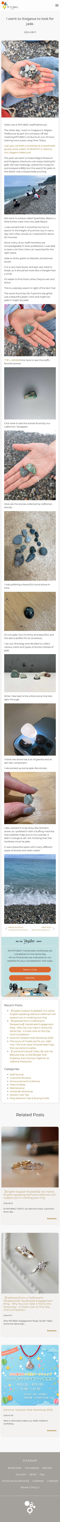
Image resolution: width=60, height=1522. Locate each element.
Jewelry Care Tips (19, 1095)
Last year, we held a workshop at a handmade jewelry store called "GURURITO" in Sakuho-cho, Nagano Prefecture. (29, 149)
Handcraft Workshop (21, 1091)
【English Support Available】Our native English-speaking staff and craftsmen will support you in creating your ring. (33, 1014)
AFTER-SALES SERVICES (15, 1481)
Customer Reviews (20, 1078)
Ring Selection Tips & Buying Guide (29, 1098)
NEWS (33, 1474)
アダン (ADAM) (12, 360)
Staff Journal (17, 1074)
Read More (52, 1218)
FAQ (42, 1474)
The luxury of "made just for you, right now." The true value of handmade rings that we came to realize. (32, 1044)
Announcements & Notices (25, 1081)
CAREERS (52, 1481)
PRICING (47, 1468)
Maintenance (17, 1088)
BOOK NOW (14, 1468)
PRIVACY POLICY (30, 1487)
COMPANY (38, 1481)
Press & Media (17, 1084)
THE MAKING (32, 1468)
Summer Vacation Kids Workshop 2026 (31, 1038)
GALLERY (21, 1474)
